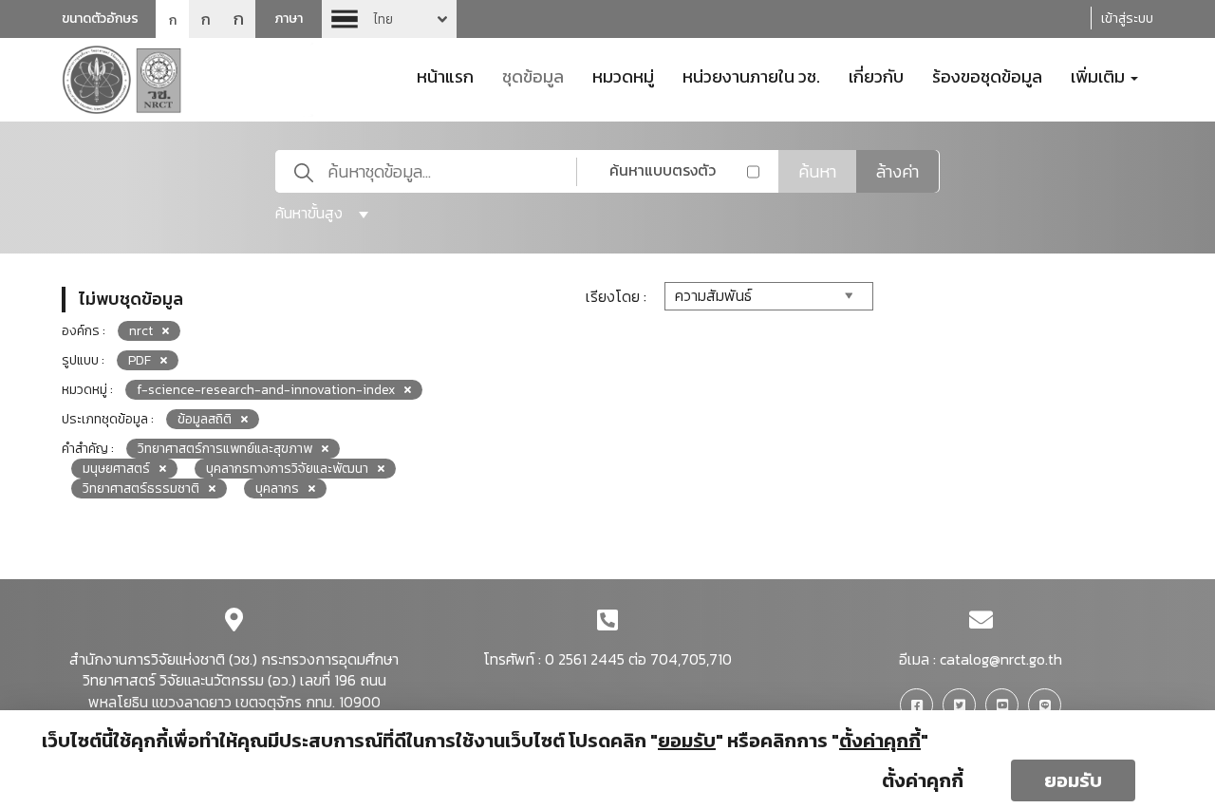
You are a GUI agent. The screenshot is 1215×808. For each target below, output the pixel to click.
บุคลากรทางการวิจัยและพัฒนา (287, 469)
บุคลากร (277, 488)
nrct (141, 331)
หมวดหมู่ (623, 75)
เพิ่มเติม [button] (1100, 75)
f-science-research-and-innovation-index (266, 390)
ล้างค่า (897, 171)
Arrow (389, 19)
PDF (139, 360)
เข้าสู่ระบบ (1127, 18)
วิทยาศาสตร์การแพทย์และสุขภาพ (225, 449)
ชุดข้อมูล (533, 75)
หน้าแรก (445, 75)
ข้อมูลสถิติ (205, 419)
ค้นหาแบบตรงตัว (662, 170)
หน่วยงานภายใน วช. (751, 75)
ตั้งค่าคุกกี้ (922, 780)
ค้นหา (817, 171)
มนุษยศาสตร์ (116, 469)
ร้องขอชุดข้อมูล (987, 75)
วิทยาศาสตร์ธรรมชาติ (141, 488)
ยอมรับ (1073, 780)
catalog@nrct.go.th (1001, 659)
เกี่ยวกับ (876, 75)
